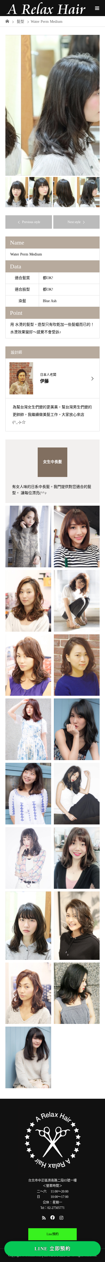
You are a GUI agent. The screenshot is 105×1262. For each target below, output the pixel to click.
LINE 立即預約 (52, 1250)
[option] (52, 105)
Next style (74, 222)
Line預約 (53, 1234)
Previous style (31, 222)
